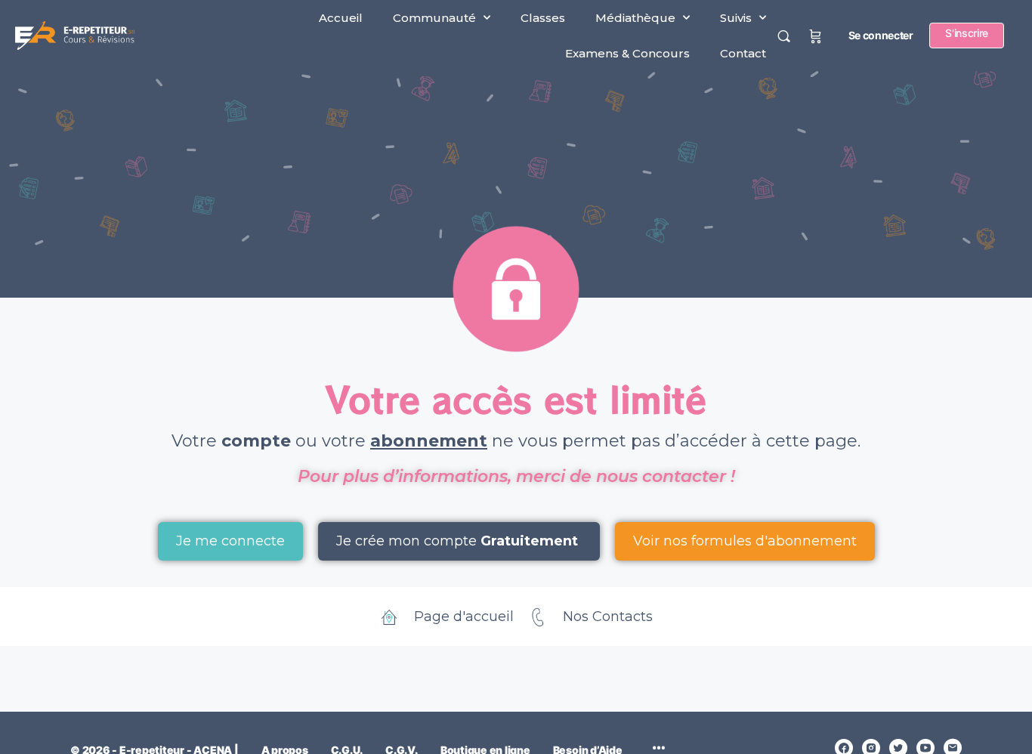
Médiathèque (635, 18)
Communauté (434, 18)
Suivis (736, 18)
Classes (543, 18)
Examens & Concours (627, 53)
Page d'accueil (464, 616)
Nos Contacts (608, 616)
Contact (743, 53)
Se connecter (880, 35)
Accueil (341, 18)
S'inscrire (966, 32)
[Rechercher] (783, 36)
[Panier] (815, 35)
